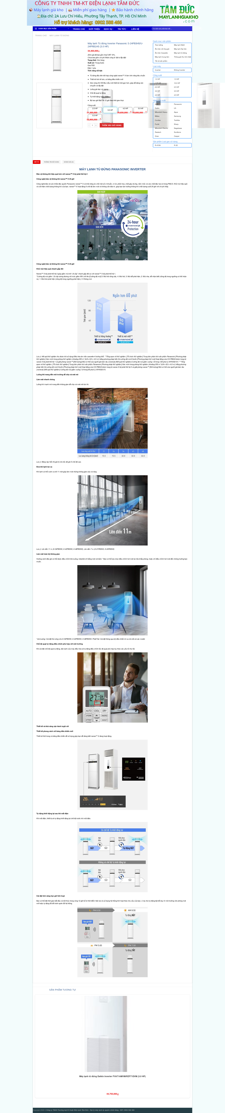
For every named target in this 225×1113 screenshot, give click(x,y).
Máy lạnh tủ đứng (59, 36)
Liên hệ (135, 29)
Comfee (158, 120)
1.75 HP (158, 83)
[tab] (37, 162)
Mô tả (36, 162)
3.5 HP (176, 91)
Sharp (176, 124)
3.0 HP (157, 91)
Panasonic (178, 104)
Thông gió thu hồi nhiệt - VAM (185, 57)
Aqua (176, 112)
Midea (157, 116)
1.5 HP (176, 79)
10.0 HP (177, 83)
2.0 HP (157, 87)
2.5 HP (95, 108)
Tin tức (122, 29)
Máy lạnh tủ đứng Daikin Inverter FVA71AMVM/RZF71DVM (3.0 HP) (112, 1076)
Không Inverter (179, 70)
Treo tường (159, 45)
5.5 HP (95, 115)
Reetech (158, 132)
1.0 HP (157, 79)
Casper (176, 136)
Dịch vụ (108, 29)
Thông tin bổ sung (51, 162)
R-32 (176, 145)
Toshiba (177, 120)
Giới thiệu (94, 29)
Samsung (177, 116)
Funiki (157, 124)
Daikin (157, 108)
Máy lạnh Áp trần (180, 49)
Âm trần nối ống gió (162, 49)
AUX (156, 104)
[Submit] (200, 29)
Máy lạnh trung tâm (162, 57)
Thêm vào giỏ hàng (112, 125)
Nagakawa (178, 128)
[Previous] (37, 77)
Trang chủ (79, 29)
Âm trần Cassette (161, 53)
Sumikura (177, 132)
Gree (157, 136)
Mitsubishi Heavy (161, 112)
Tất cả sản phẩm (161, 61)
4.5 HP (176, 95)
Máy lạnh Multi (179, 45)
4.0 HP (125, 108)
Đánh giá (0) (68, 162)
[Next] (43, 77)
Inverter (158, 70)
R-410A (158, 145)
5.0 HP (140, 108)
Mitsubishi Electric (161, 128)
